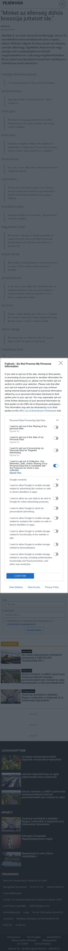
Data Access (34, 587)
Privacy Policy (52, 587)
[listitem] (34, 420)
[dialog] (34, 475)
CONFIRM (20, 576)
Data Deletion (16, 587)
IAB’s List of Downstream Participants (37, 410)
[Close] (62, 364)
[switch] (55, 427)
